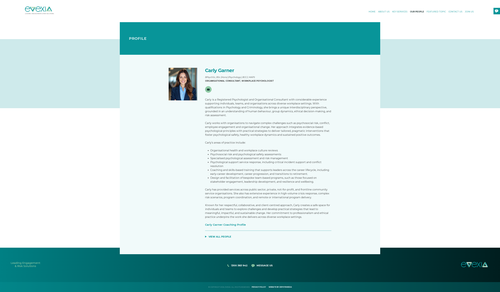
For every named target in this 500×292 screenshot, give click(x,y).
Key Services (399, 11)
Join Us (469, 11)
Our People (417, 11)
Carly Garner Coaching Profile (225, 224)
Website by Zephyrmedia (280, 287)
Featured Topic (436, 11)
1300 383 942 (239, 265)
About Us (384, 11)
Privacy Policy (259, 287)
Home (372, 11)
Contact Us (455, 11)
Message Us (265, 265)
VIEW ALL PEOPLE (220, 236)
